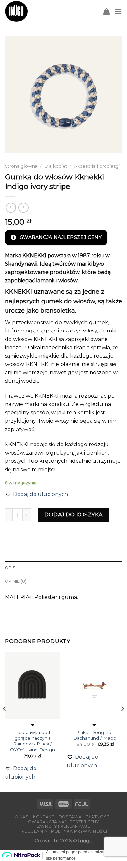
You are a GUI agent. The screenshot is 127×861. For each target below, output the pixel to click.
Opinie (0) (16, 581)
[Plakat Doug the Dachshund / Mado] (94, 685)
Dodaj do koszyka (73, 515)
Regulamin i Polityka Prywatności (64, 831)
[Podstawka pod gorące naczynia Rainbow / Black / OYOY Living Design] (32, 685)
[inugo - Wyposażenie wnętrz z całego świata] (16, 11)
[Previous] (4, 721)
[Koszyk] (106, 11)
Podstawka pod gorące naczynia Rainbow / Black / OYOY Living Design (32, 741)
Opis (10, 567)
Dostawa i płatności (85, 816)
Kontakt (43, 816)
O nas (22, 816)
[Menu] (118, 11)
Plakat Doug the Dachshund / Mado (94, 735)
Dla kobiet (55, 166)
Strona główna (21, 166)
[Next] (122, 721)
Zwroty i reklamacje (63, 826)
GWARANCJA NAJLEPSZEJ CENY (61, 237)
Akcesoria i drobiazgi (97, 166)
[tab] (63, 567)
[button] (36, 494)
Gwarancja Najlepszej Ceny (63, 821)
